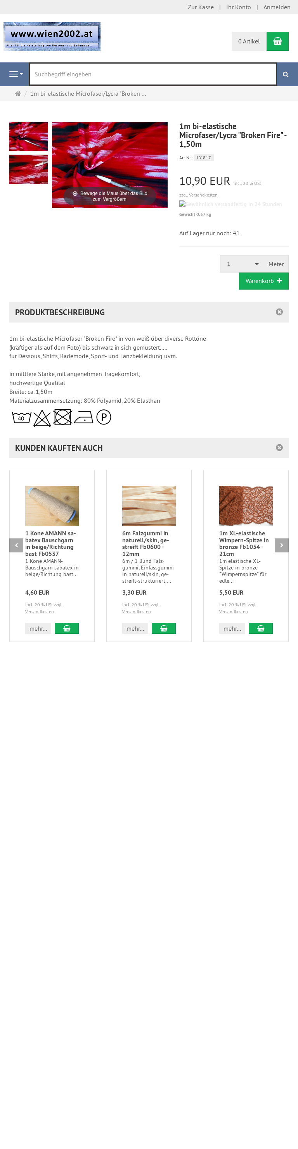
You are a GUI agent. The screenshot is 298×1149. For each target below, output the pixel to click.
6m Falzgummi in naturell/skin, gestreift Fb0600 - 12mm (145, 543)
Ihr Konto (238, 7)
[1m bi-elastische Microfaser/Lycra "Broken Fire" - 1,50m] (28, 136)
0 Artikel (249, 41)
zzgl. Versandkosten (198, 195)
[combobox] (242, 263)
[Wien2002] (51, 36)
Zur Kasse (201, 7)
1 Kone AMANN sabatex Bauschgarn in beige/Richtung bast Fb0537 (50, 543)
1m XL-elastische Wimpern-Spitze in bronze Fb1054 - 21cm (244, 543)
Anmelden (277, 7)
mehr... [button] (38, 628)
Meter (276, 264)
